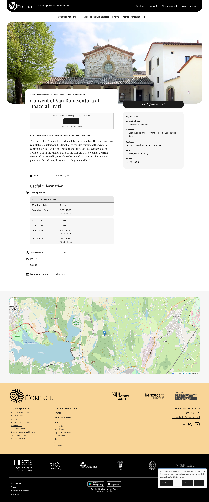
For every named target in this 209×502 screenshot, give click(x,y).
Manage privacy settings (72, 126)
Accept (199, 483)
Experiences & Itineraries (66, 408)
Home (32, 95)
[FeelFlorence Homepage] (22, 6)
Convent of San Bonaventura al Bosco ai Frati (69, 95)
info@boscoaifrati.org (138, 153)
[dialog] (182, 478)
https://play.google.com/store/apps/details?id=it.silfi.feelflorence (95, 484)
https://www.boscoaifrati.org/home (145, 145)
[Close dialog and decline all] (205, 470)
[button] (104, 333)
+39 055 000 (192, 412)
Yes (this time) (71, 121)
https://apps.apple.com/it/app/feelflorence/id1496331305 (113, 484)
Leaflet (176, 373)
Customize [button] (166, 483)
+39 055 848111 (136, 162)
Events (57, 413)
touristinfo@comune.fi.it (186, 417)
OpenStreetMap (186, 373)
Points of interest (43, 95)
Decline (187, 483)
